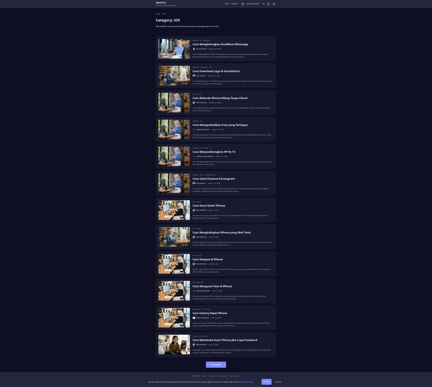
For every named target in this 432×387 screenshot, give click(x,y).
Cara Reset (196, 309)
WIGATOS (161, 2)
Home (227, 4)
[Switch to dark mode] (274, 4)
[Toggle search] (268, 4)
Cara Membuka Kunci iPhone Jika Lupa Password (225, 340)
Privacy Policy (234, 376)
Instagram (209, 175)
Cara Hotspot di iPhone (208, 259)
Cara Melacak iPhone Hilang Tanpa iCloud (220, 98)
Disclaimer (223, 376)
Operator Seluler (252, 4)
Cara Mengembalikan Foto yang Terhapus (220, 125)
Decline (278, 382)
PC (264, 4)
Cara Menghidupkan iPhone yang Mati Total (222, 232)
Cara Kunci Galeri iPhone (209, 205)
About (204, 376)
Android (235, 4)
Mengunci (199, 282)
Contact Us (213, 376)
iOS (242, 4)
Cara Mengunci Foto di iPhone (212, 286)
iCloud (195, 336)
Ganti (202, 175)
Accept (266, 382)
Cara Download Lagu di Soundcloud (216, 71)
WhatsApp (207, 40)
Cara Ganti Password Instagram (214, 178)
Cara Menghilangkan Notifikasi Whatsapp (220, 44)
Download (204, 67)
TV (211, 148)
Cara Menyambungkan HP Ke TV (214, 152)
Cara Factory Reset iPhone (210, 313)
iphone (198, 94)
